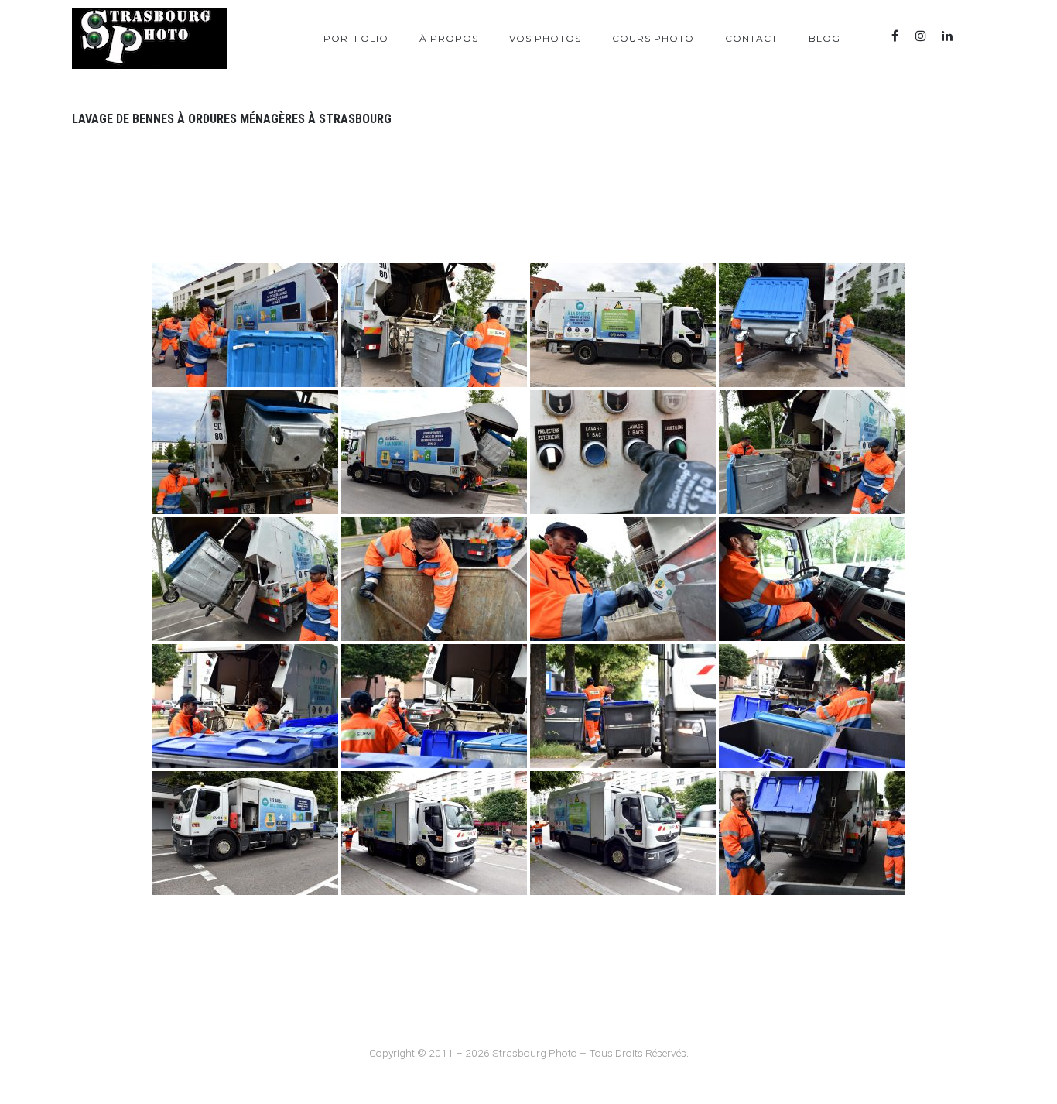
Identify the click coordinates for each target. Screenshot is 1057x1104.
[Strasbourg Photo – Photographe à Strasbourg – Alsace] (149, 38)
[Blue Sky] (973, 36)
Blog (824, 38)
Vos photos (545, 38)
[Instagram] (920, 36)
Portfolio (355, 38)
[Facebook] (894, 36)
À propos (448, 38)
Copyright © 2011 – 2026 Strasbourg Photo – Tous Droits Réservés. (529, 1053)
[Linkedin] (947, 36)
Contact (751, 38)
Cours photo (653, 38)
